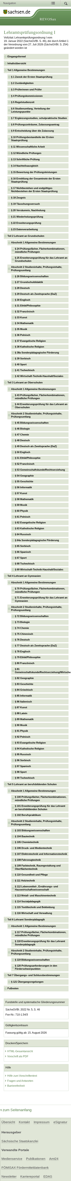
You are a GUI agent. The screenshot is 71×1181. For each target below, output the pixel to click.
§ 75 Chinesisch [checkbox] (24, 634)
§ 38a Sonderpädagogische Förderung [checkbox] (37, 352)
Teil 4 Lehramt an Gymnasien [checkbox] (24, 576)
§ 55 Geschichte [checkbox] (24, 481)
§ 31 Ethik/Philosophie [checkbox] (27, 305)
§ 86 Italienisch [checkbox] (23, 701)
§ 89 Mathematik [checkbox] (24, 719)
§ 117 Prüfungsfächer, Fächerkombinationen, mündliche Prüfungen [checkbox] (40, 934)
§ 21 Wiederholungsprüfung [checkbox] (27, 216)
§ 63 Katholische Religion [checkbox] (29, 528)
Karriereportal (29, 1176)
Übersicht (8, 1122)
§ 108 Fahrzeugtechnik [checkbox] (28, 860)
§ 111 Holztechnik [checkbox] (25, 880)
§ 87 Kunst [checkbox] (21, 707)
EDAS (47, 1176)
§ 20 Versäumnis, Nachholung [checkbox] (28, 210)
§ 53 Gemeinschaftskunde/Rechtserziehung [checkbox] (40, 469)
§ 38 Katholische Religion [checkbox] (29, 346)
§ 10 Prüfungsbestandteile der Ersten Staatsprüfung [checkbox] (32, 139)
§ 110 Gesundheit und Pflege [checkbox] (31, 874)
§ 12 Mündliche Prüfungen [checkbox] (26, 153)
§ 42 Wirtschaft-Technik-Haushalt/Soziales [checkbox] (39, 376)
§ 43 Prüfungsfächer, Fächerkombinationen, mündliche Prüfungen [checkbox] (40, 397)
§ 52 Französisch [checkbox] (24, 464)
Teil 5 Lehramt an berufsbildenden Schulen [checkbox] (32, 784)
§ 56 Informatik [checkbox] (23, 487)
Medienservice (11, 1158)
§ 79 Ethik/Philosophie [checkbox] (27, 657)
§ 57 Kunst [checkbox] (21, 493)
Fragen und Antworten (20, 1080)
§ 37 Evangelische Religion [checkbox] (30, 341)
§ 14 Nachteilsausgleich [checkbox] (24, 165)
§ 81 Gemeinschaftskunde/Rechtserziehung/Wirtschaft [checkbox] (42, 671)
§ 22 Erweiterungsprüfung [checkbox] (26, 223)
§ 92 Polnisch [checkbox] (22, 737)
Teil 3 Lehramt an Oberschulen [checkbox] (25, 382)
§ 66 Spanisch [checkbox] (23, 552)
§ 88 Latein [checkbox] (21, 713)
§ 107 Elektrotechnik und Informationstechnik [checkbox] (41, 854)
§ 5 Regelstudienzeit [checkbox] (22, 102)
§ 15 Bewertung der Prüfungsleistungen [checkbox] (34, 172)
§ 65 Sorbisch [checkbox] (23, 546)
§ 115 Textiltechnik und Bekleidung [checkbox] (35, 907)
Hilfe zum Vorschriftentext (22, 1075)
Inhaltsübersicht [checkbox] (16, 63)
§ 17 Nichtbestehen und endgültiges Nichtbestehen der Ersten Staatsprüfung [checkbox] (34, 190)
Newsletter (9, 1176)
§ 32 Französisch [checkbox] (24, 311)
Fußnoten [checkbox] (12, 988)
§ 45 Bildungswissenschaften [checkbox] (32, 422)
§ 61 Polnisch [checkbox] (22, 516)
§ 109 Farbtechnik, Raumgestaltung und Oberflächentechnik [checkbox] (38, 867)
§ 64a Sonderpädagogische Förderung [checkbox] (37, 540)
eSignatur (60, 1122)
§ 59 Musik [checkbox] (21, 505)
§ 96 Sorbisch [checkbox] (23, 760)
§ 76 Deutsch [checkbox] (22, 639)
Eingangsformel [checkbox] (16, 56)
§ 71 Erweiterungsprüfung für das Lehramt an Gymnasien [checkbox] (41, 599)
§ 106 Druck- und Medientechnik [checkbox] (33, 848)
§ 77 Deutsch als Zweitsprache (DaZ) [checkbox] (36, 645)
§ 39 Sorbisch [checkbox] (23, 358)
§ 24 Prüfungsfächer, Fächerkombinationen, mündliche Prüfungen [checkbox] (40, 250)
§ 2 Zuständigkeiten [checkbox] (22, 83)
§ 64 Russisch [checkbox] (23, 534)
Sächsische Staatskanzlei (19, 1141)
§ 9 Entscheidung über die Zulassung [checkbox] (32, 130)
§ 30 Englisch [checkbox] (22, 300)
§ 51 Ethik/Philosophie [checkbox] (27, 458)
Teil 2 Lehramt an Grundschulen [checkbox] (25, 236)
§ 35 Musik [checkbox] (21, 329)
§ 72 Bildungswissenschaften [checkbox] (32, 616)
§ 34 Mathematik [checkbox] (24, 323)
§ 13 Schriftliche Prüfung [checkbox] (25, 159)
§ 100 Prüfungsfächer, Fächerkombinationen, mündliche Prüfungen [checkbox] (40, 798)
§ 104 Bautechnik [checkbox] (25, 836)
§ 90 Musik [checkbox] (21, 725)
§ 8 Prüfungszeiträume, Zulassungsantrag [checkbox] (35, 124)
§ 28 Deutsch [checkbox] (22, 288)
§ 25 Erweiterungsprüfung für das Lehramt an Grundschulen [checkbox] (41, 259)
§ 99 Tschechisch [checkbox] (25, 778)
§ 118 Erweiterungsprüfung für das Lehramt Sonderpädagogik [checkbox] (40, 943)
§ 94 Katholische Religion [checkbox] (29, 748)
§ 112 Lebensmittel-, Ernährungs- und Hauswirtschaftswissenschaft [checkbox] (36, 888)
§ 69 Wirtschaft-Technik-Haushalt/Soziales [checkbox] (39, 569)
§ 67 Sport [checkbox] (21, 558)
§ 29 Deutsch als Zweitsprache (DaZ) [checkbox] (36, 294)
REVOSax (48, 19)
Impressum (42, 1122)
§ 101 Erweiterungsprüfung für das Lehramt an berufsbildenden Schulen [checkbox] (40, 807)
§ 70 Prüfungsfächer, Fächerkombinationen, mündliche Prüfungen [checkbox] (40, 590)
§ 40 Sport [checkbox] (21, 364)
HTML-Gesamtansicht (20, 1051)
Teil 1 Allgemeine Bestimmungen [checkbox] (26, 70)
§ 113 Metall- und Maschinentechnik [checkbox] (35, 895)
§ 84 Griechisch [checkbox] (24, 690)
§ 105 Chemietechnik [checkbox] (27, 842)
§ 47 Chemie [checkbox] (22, 434)
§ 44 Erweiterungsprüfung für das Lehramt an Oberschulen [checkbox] (41, 406)
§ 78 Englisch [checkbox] (22, 651)
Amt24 (53, 1158)
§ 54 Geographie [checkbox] (24, 475)
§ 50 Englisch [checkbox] (22, 452)
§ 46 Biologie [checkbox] (22, 428)
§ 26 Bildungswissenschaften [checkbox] (32, 276)
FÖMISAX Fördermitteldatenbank (25, 1167)
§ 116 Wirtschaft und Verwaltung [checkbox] (33, 913)
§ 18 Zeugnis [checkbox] (18, 197)
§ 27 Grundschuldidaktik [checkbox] (29, 282)
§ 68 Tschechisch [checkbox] (25, 563)
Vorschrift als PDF (17, 1056)
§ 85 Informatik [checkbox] (23, 695)
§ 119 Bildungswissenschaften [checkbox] (32, 960)
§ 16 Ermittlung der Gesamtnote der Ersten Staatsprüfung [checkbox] (35, 180)
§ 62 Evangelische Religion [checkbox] (30, 522)
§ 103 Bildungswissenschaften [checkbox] (32, 830)
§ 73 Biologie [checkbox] (22, 622)
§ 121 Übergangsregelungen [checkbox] (27, 982)
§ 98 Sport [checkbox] (21, 772)
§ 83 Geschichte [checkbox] (24, 684)
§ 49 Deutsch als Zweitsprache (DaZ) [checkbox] (36, 446)
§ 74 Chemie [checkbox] (22, 628)
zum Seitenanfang (17, 1110)
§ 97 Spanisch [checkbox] (23, 766)
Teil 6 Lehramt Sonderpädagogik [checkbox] (26, 919)
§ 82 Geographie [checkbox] (24, 678)
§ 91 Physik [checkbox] (21, 731)
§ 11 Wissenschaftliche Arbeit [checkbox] (28, 146)
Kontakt (24, 1122)
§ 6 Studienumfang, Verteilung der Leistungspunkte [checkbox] (30, 110)
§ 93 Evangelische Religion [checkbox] (30, 742)
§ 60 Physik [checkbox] (21, 511)
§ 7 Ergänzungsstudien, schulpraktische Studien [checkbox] (39, 118)
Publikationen (35, 1158)
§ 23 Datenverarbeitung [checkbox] (24, 229)
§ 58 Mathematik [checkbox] (24, 499)
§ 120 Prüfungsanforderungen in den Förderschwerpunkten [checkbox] (36, 967)
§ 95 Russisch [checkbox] (23, 754)
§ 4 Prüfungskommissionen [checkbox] (27, 96)
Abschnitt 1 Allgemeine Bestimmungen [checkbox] (33, 242)
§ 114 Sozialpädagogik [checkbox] (27, 901)
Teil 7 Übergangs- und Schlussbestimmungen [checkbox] (33, 975)
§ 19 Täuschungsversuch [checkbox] (25, 204)
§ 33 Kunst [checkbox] (21, 317)
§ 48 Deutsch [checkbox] (22, 440)
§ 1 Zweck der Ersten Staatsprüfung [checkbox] (31, 77)
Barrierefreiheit (16, 1085)
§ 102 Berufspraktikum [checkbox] (28, 815)
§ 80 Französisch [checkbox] (24, 663)
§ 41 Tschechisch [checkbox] (25, 370)
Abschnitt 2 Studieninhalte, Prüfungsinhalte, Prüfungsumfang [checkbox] (36, 268)
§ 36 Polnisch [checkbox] (22, 335)
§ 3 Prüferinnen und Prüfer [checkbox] (26, 89)
